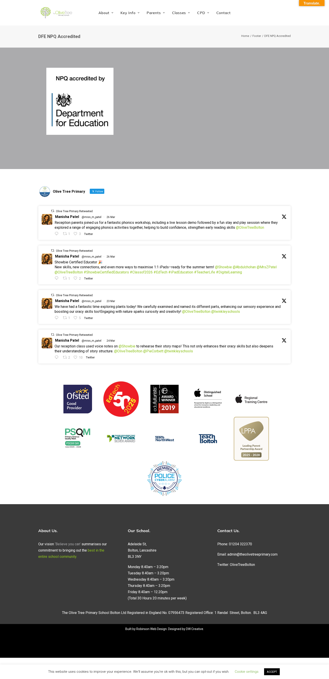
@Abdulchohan (244, 267)
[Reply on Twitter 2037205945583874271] (57, 278)
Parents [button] (154, 13)
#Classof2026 (141, 272)
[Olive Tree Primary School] (56, 12)
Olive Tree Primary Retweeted (74, 211)
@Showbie (223, 267)
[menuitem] (106, 12)
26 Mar (111, 217)
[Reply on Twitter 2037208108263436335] (57, 234)
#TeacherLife (204, 272)
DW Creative (194, 629)
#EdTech (160, 272)
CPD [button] (201, 13)
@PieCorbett (153, 351)
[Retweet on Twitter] (52, 211)
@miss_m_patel (91, 217)
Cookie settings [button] (246, 672)
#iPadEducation (180, 272)
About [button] (103, 13)
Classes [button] (179, 13)
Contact (223, 13)
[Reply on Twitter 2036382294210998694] (57, 357)
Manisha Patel (67, 217)
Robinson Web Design (151, 629)
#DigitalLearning (229, 272)
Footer (256, 36)
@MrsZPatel (267, 267)
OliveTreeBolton (242, 565)
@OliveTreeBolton (250, 227)
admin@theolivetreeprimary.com (252, 554)
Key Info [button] (127, 13)
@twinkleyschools (225, 311)
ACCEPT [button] (272, 671)
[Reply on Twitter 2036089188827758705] (57, 318)
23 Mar (111, 301)
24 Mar (111, 340)
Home (245, 36)
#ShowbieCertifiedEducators (106, 272)
